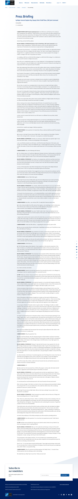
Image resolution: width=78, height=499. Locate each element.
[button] (64, 2)
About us (21, 2)
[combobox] (64, 2)
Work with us (48, 2)
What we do (27, 2)
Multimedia (42, 2)
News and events (34, 2)
